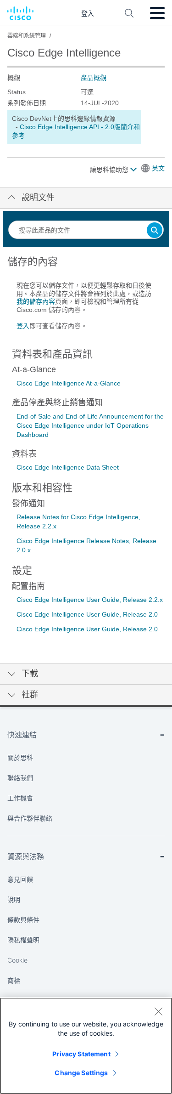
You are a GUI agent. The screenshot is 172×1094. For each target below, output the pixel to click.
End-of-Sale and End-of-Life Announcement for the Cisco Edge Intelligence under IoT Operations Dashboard (90, 425)
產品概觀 (93, 77)
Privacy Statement (81, 1054)
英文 (158, 168)
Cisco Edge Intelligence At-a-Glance (69, 383)
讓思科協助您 (110, 169)
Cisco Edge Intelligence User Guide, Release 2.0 (87, 614)
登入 (23, 325)
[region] (86, 1046)
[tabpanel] (86, 297)
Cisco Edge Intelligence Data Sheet (68, 467)
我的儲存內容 (36, 301)
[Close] (158, 1011)
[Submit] (154, 230)
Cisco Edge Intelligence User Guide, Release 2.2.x (90, 599)
